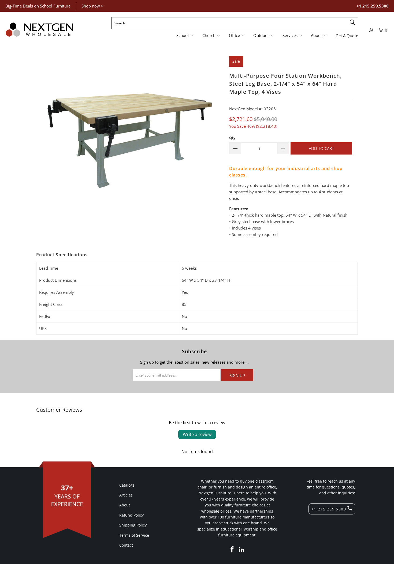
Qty (232, 137)
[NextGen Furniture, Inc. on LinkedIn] (242, 549)
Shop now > (92, 6)
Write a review (197, 434)
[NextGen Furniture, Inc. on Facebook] (232, 549)
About (124, 504)
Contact (126, 545)
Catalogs (127, 485)
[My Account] (371, 30)
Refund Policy (131, 515)
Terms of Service (134, 535)
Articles (126, 495)
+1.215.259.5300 (372, 6)
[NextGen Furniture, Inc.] (39, 29)
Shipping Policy (133, 525)
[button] (185, 36)
